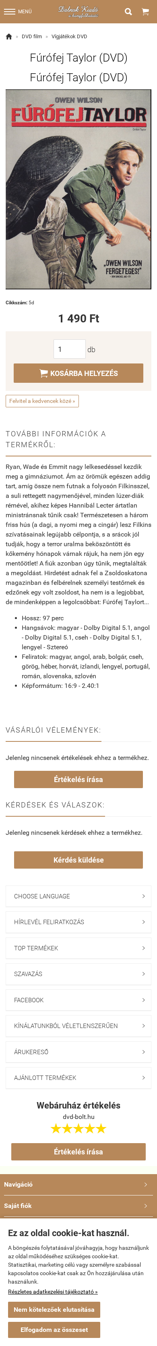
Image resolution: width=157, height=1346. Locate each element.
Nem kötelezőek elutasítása (54, 1309)
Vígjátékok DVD (69, 36)
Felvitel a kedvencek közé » (42, 401)
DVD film (32, 36)
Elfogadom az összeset (54, 1330)
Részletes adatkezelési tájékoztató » (53, 1291)
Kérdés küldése (79, 860)
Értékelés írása (78, 779)
